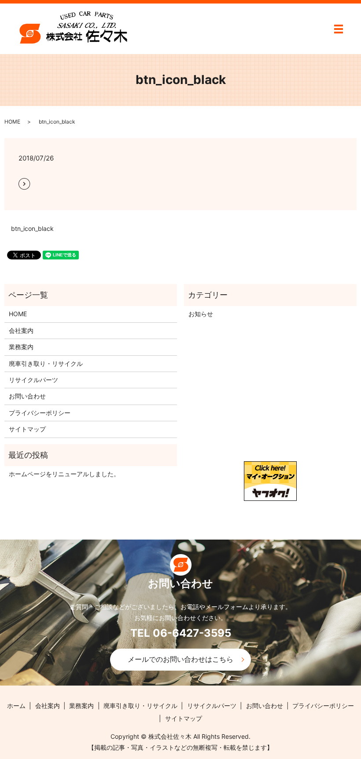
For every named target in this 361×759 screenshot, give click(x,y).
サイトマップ (27, 429)
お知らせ (200, 313)
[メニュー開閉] (338, 29)
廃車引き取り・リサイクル (46, 363)
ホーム (16, 705)
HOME (12, 121)
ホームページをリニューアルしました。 (64, 474)
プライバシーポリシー (39, 412)
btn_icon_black (32, 228)
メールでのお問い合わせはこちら (180, 659)
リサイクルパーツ (33, 379)
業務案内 (21, 346)
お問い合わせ (27, 396)
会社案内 (21, 330)
